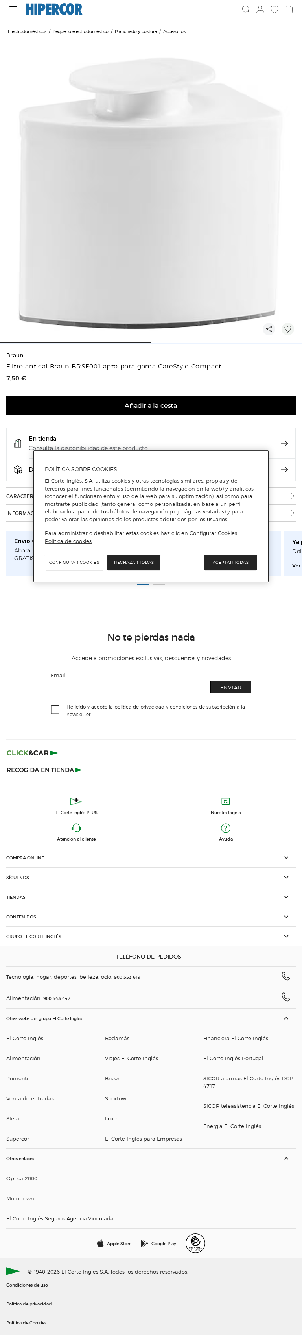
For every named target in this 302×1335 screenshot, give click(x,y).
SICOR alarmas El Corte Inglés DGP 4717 (248, 1081)
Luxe (111, 1118)
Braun (15, 355)
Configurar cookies (74, 562)
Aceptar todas (231, 562)
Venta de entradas (30, 1098)
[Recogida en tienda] (44, 769)
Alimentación (23, 1058)
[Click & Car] (32, 752)
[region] (151, 516)
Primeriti (17, 1078)
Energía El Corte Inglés (232, 1125)
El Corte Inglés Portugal (233, 1058)
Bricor (112, 1078)
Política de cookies (68, 541)
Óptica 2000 (21, 1178)
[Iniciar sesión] (260, 9)
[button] (151, 857)
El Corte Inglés (24, 1038)
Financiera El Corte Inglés (235, 1038)
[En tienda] (284, 443)
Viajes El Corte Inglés (131, 1058)
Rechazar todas (134, 562)
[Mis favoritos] (274, 9)
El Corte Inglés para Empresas (143, 1138)
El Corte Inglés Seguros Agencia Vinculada (60, 1218)
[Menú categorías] (13, 9)
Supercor (17, 1138)
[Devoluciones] (284, 469)
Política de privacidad (29, 1303)
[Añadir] (288, 329)
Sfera (12, 1118)
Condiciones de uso (27, 1284)
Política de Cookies (26, 1322)
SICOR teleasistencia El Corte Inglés (248, 1105)
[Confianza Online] (195, 1243)
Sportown (117, 1098)
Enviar (231, 687)
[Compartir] (269, 329)
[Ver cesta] (289, 9)
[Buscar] (246, 9)
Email (58, 675)
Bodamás (117, 1038)
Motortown (20, 1198)
